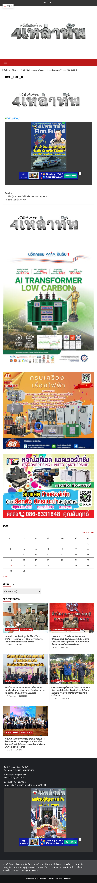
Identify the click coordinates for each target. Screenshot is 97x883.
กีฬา (72, 867)
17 (24, 560)
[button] (5, 62)
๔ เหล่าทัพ (78, 864)
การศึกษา (38, 864)
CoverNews (53, 879)
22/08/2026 (18, 645)
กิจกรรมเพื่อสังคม (53, 864)
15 (88, 555)
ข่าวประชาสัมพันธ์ (12, 630)
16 (10, 560)
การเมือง (54, 867)
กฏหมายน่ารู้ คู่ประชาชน (25, 867)
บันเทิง (16, 871)
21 (76, 560)
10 (24, 555)
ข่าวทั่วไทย (9, 681)
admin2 (9, 645)
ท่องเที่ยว (67, 864)
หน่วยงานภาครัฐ (26, 630)
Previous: (26, 196)
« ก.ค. (5, 577)
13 (62, 555)
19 (48, 560)
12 (48, 555)
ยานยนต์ (64, 867)
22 (88, 560)
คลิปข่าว (80, 867)
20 (62, 560)
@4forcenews (11, 696)
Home (35, 871)
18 (36, 560)
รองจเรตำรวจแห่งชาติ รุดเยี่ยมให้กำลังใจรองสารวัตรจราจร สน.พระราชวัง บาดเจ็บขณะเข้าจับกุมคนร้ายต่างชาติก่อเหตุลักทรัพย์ (24, 639)
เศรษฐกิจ (7, 867)
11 (36, 555)
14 (76, 555)
